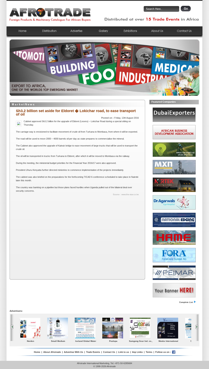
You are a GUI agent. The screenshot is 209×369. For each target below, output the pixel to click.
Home (22, 31)
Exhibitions (130, 31)
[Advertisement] (51, 225)
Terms (149, 352)
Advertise (76, 31)
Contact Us (184, 31)
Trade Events (93, 352)
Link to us (123, 352)
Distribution (49, 31)
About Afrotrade (52, 352)
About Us (157, 31)
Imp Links (137, 352)
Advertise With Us (73, 352)
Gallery (103, 31)
